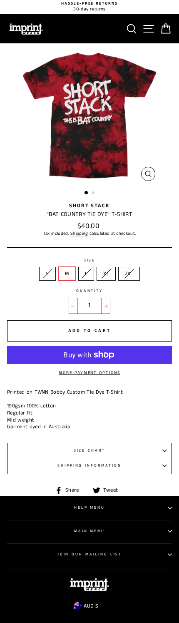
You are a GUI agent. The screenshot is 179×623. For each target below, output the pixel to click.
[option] (89, 7)
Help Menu (89, 507)
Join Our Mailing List (89, 554)
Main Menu (89, 531)
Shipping (79, 234)
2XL (129, 273)
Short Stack (89, 205)
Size (89, 260)
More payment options (89, 373)
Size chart (90, 450)
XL (106, 273)
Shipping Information (89, 465)
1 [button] (87, 193)
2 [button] (94, 193)
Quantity (89, 291)
